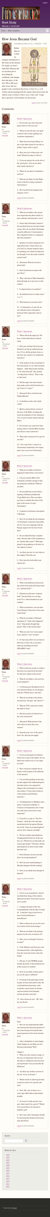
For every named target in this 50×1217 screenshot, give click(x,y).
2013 (7, 1184)
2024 (7, 1155)
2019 (7, 1168)
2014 (7, 1181)
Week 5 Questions (24, 578)
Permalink (5, 135)
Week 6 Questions (24, 465)
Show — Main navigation (10, 30)
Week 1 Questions (24, 1017)
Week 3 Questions (24, 750)
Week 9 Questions (24, 118)
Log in (45, 2)
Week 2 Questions (24, 888)
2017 (7, 1173)
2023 (7, 1157)
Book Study (9, 22)
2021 (7, 1163)
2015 (7, 1179)
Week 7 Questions (24, 331)
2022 (7, 1160)
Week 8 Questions (24, 208)
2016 (7, 1176)
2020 (7, 1165)
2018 (7, 1171)
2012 (7, 1187)
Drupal (14, 1208)
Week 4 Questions (24, 664)
